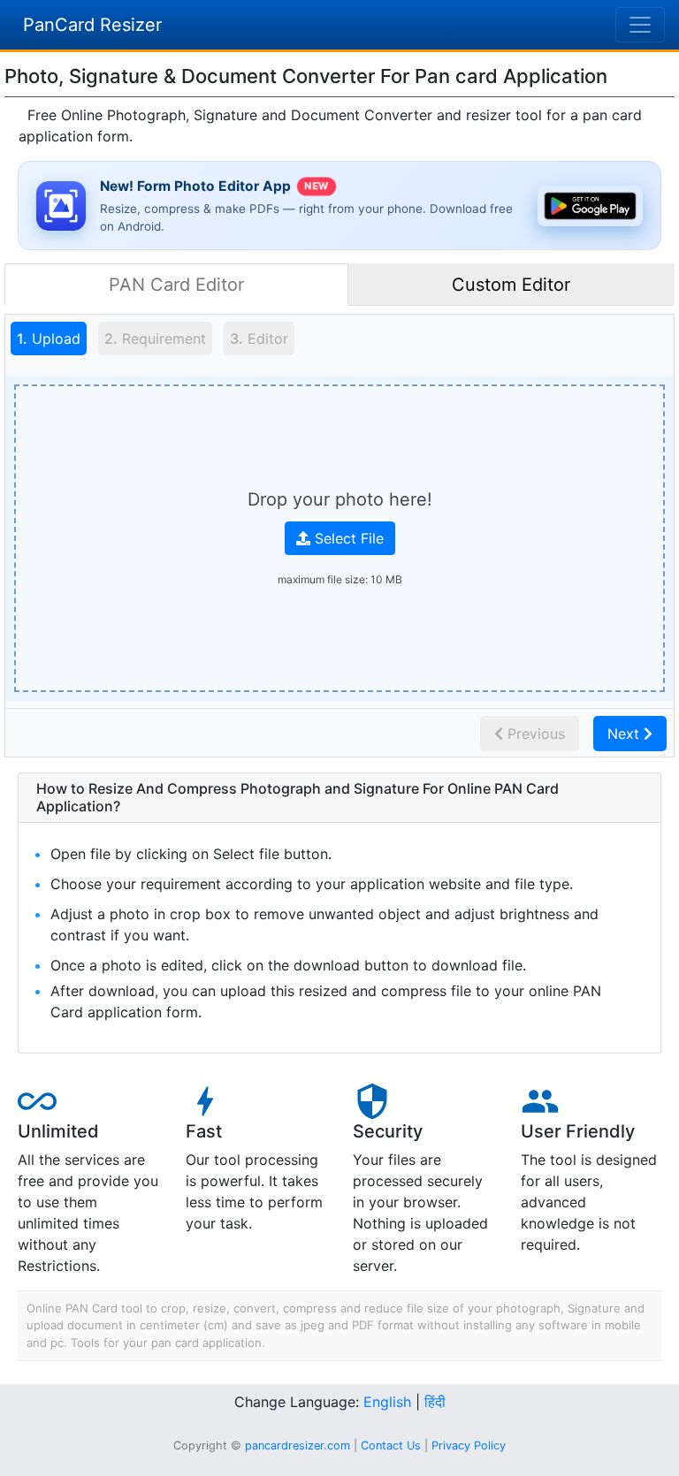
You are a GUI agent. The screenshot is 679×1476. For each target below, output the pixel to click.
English (387, 1402)
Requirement (155, 338)
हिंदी (435, 1402)
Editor (259, 338)
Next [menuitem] (625, 733)
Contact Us (391, 1445)
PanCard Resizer (92, 24)
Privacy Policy (468, 1445)
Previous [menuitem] (534, 733)
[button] (339, 797)
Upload (45, 338)
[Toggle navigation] (640, 24)
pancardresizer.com (297, 1445)
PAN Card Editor (176, 284)
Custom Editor (511, 284)
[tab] (49, 341)
